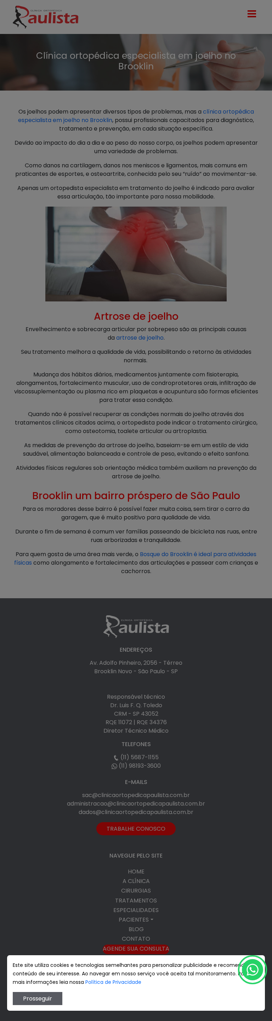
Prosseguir (37, 998)
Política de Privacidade (113, 982)
